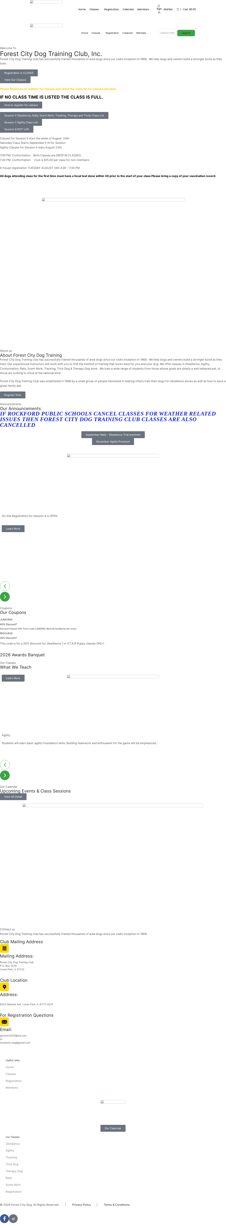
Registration (111, 9)
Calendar (128, 9)
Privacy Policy (82, 1204)
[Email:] (4, 1021)
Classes (94, 9)
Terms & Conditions (117, 1204)
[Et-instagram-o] (13, 1218)
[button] (19, 72)
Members (143, 9)
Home (82, 9)
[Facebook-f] (4, 1218)
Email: (6, 1029)
